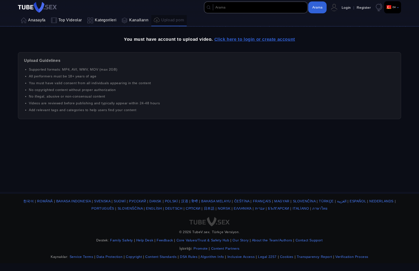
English (154, 208)
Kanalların (138, 20)
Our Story (241, 240)
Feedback (165, 240)
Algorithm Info (212, 257)
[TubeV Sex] (37, 7)
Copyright (134, 257)
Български (278, 208)
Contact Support (309, 240)
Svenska (102, 201)
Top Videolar (70, 20)
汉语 (184, 201)
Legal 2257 (267, 257)
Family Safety (121, 240)
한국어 (28, 201)
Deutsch (173, 208)
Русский (137, 201)
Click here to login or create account (254, 39)
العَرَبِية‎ (341, 201)
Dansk (155, 201)
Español (358, 201)
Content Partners (225, 248)
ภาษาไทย (319, 208)
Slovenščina (130, 208)
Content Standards (161, 257)
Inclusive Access (241, 257)
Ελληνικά (243, 208)
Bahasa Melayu (216, 201)
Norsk (224, 208)
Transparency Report (314, 257)
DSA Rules (188, 257)
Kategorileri (105, 20)
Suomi (120, 201)
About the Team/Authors (272, 240)
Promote (200, 248)
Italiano (301, 208)
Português (102, 208)
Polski (171, 201)
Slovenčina (304, 201)
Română (45, 201)
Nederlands (381, 201)
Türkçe (326, 201)
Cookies (286, 257)
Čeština (242, 201)
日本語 (209, 208)
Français (262, 201)
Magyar (282, 201)
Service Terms (81, 257)
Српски (193, 208)
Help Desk (144, 240)
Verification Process (351, 257)
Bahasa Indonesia (73, 201)
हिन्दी (195, 201)
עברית (260, 208)
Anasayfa (37, 20)
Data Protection (109, 257)
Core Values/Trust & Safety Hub (203, 240)
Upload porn (172, 20)
